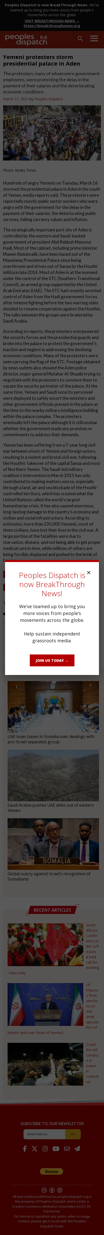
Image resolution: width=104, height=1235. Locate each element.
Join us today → (52, 660)
